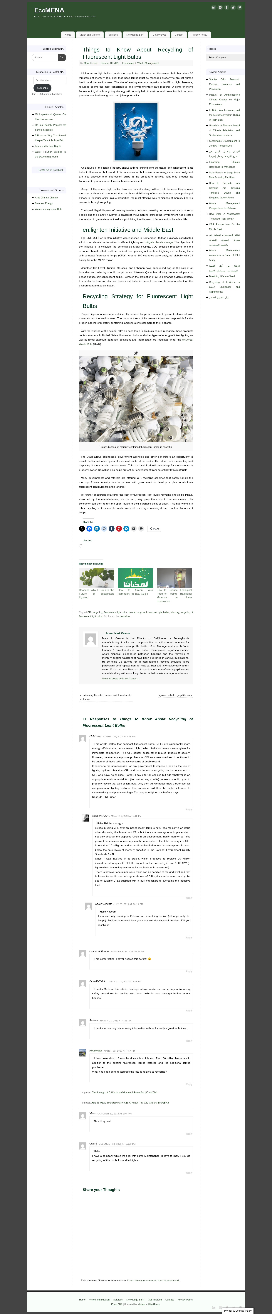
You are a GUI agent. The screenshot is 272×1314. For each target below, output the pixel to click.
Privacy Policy (199, 34)
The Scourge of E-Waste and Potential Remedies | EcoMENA (124, 1092)
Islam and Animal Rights (48, 146)
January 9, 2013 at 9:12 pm (125, 816)
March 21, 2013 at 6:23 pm (115, 1021)
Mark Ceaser (91, 63)
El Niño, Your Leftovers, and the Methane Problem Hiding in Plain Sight (224, 115)
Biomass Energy (44, 203)
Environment (129, 63)
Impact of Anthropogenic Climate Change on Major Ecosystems (224, 99)
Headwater (95, 1050)
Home (68, 34)
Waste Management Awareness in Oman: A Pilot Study (224, 255)
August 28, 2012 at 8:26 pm (119, 736)
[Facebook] (226, 8)
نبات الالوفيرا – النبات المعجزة (175, 695)
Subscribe (42, 88)
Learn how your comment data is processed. (153, 1280)
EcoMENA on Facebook (50, 170)
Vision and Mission (90, 34)
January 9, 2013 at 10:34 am (127, 951)
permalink (125, 616)
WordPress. (154, 1304)
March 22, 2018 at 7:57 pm (119, 1051)
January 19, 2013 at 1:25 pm (125, 981)
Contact (179, 34)
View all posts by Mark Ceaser (121, 678)
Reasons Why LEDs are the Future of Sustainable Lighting (96, 593)
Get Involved (159, 34)
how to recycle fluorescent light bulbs (149, 612)
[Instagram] (220, 8)
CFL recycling (95, 612)
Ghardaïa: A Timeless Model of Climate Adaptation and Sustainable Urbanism (224, 130)
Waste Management (148, 63)
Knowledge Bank (135, 34)
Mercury (175, 612)
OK (61, 57)
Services (113, 34)
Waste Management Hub (48, 209)
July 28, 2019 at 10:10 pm (128, 904)
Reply (189, 809)
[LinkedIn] (213, 8)
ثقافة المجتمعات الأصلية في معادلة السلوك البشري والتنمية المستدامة (224, 240)
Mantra (141, 1304)
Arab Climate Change (46, 197)
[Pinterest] (239, 8)
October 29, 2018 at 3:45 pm (115, 1114)
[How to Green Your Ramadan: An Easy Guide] (135, 578)
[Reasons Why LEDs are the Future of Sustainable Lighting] (96, 578)
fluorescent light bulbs (115, 612)
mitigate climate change (159, 242)
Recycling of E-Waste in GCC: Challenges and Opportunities (224, 287)
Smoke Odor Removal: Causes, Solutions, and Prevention (224, 84)
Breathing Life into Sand (222, 276)
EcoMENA (49, 10)
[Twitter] (233, 8)
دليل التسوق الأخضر (219, 297)
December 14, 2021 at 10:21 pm (117, 1144)
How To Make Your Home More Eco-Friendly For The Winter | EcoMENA (130, 1102)
